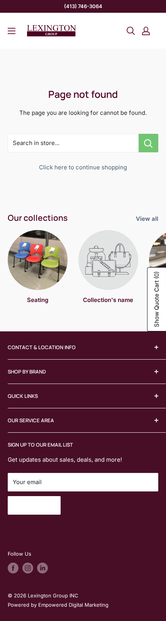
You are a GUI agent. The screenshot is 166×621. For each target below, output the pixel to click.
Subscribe (34, 505)
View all (147, 218)
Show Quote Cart (156, 299)
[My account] (146, 31)
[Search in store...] (148, 143)
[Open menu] (11, 31)
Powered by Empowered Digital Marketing (58, 605)
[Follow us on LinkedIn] (42, 568)
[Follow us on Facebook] (13, 568)
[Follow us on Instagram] (27, 568)
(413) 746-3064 (83, 6)
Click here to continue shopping (83, 167)
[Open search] (131, 31)
